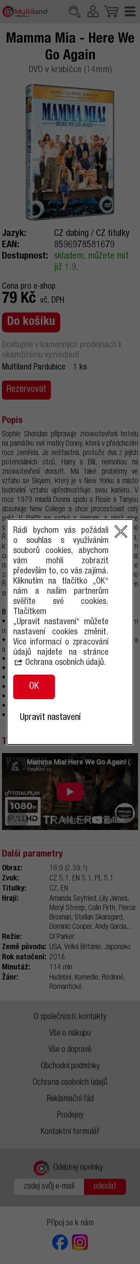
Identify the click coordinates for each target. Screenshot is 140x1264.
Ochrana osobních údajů (64, 663)
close (121, 531)
